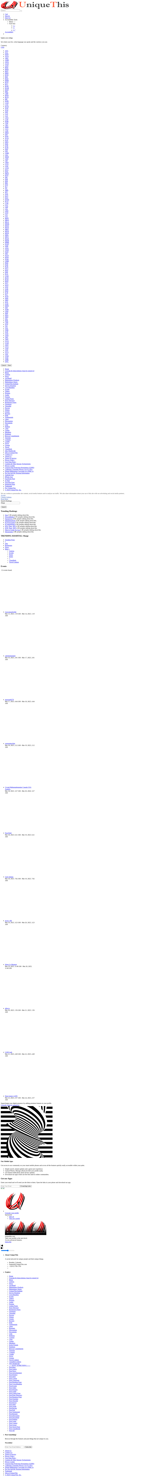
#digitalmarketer (10, 521)
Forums (11, 1304)
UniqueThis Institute (15, 1291)
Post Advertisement (15, 1373)
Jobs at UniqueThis (11, 1473)
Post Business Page (15, 1397)
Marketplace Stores (15, 1289)
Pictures (11, 1300)
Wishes (11, 1317)
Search (4, 507)
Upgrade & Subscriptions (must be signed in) (23, 1278)
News (7, 547)
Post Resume (13, 1414)
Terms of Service (10, 1454)
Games (11, 1341)
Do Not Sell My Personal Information (17, 1469)
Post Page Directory (15, 1395)
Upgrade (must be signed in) (10, 1105)
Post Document (14, 1417)
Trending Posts (10, 540)
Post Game (12, 1421)
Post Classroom (14, 1380)
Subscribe (8, 1242)
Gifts (10, 1334)
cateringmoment (10, 656)
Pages (11, 555)
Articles (11, 551)
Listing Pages (13, 1306)
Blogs (11, 1280)
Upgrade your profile (12, 1213)
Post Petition (13, 1419)
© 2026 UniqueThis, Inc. (13, 1475)
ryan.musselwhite (10, 612)
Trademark (8, 1471)
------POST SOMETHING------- (19, 1365)
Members (12, 1343)
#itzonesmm (9, 532)
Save (9, 365)
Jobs (6, 543)
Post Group (13, 1425)
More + (7, 549)
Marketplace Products (16, 1287)
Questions (12, 1311)
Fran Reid (8, 833)
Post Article (13, 1369)
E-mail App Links (26, 1186)
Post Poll (12, 1410)
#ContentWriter (10, 524)
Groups (11, 1358)
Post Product (13, 1375)
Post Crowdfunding (15, 1384)
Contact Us (8, 1452)
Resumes (12, 1328)
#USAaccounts (10, 522)
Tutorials (12, 1350)
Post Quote (12, 1406)
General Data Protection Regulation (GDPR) (19, 1464)
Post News (12, 1371)
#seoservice (9, 519)
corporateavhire (10, 743)
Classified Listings (15, 1362)
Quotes (11, 1319)
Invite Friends (13, 1345)
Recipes (11, 1321)
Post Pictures (13, 1390)
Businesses (8, 545)
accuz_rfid (8, 921)
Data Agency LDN (11, 1096)
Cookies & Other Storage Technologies (18, 1460)
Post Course (13, 1378)
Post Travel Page (14, 1427)
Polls (10, 1323)
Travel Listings (14, 562)
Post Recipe (13, 1408)
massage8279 (9, 699)
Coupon (11, 1337)
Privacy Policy (9, 1456)
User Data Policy (10, 1458)
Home (11, 1276)
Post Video (12, 1388)
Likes (11, 1326)
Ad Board (12, 1285)
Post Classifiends (14, 1429)
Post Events (13, 1386)
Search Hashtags (6, 501)
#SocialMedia (9, 517)
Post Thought (13, 1401)
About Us (8, 1451)
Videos (11, 1298)
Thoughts (12, 1313)
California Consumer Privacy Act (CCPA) (18, 1465)
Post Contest (13, 1423)
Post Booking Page (15, 1382)
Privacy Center (10, 1462)
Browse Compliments (16, 1349)
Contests (12, 1352)
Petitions (12, 1336)
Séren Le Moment (11, 964)
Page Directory (14, 1308)
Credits (11, 1354)
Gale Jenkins (9, 877)
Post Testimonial (14, 1412)
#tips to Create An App (12, 530)
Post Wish (12, 1404)
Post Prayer (13, 1403)
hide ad (11, 1217)
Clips (11, 1339)
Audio (11, 1302)
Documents (13, 1332)
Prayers (11, 1315)
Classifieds (12, 560)
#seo (6, 515)
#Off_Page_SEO (11, 528)
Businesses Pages (14, 1310)
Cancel (4, 365)
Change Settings (6, 497)
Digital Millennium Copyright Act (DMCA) (19, 1467)
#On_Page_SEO (10, 526)
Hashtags (12, 1347)
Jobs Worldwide (14, 1363)
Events (11, 553)
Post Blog (12, 1367)
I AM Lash (8, 1052)
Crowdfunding (14, 1295)
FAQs (11, 1356)
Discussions (13, 1330)
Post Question (13, 1399)
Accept (3, 495)
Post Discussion (14, 1416)
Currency (4, 45)
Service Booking (14, 1293)
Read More (4, 499)
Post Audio (12, 1391)
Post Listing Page (14, 1393)
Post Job (12, 1430)
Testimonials (13, 1324)
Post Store (12, 1377)
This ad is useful (14, 1218)
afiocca (7, 1008)
